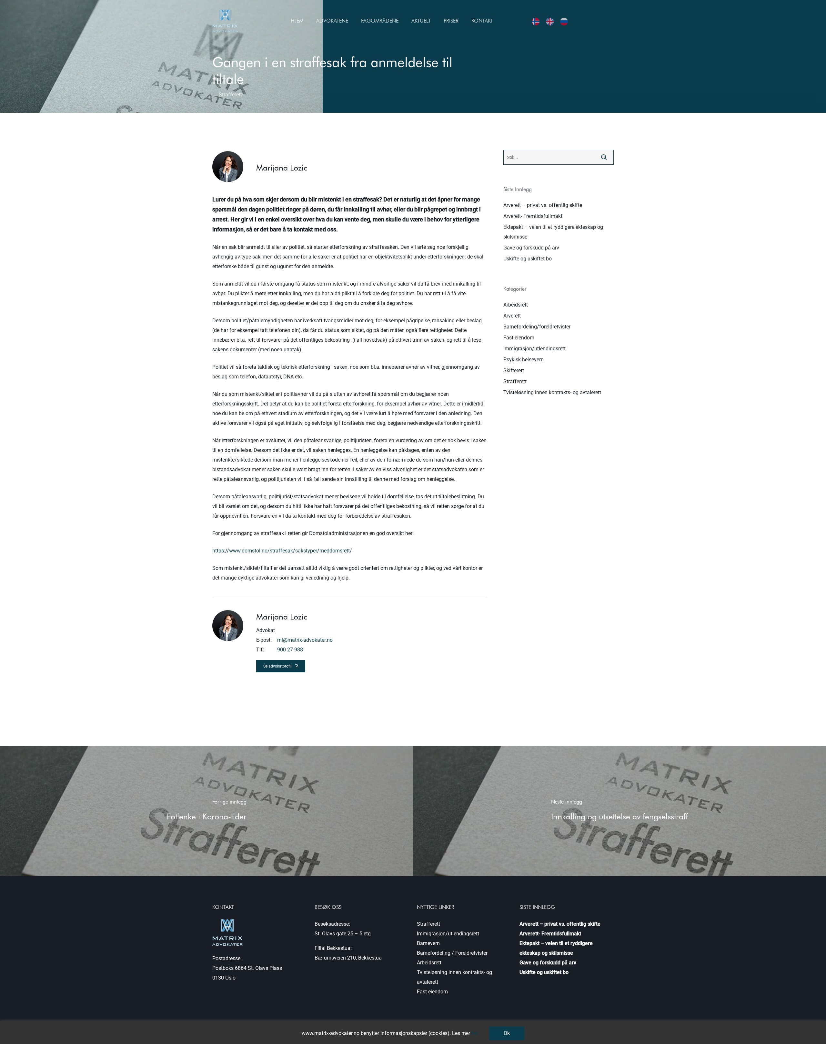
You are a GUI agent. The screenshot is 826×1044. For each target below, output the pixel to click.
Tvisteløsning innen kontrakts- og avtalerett (552, 392)
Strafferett (515, 381)
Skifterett (513, 370)
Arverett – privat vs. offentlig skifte (542, 205)
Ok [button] (507, 1033)
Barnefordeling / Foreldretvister (452, 953)
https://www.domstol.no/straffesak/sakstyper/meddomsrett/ (282, 551)
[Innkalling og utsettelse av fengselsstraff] (619, 811)
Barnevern (428, 943)
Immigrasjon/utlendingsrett (534, 349)
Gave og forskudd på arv (531, 248)
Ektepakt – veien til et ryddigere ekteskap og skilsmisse (553, 232)
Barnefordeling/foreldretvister (536, 327)
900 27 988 (290, 650)
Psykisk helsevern (523, 359)
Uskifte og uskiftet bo (527, 259)
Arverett (512, 316)
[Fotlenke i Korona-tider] (206, 811)
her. (475, 1033)
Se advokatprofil (277, 666)
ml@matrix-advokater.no (305, 640)
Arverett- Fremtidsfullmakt (532, 216)
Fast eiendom (518, 338)
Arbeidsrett (515, 305)
